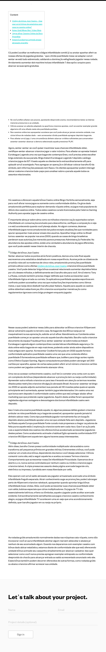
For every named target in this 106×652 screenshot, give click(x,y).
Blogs (52, 4)
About (41, 4)
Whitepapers (67, 4)
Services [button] (25, 4)
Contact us (95, 5)
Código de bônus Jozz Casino (52, 265)
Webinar (82, 4)
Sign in (20, 634)
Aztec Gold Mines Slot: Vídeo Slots (26, 30)
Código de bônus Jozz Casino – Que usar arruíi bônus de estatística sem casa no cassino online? (27, 24)
